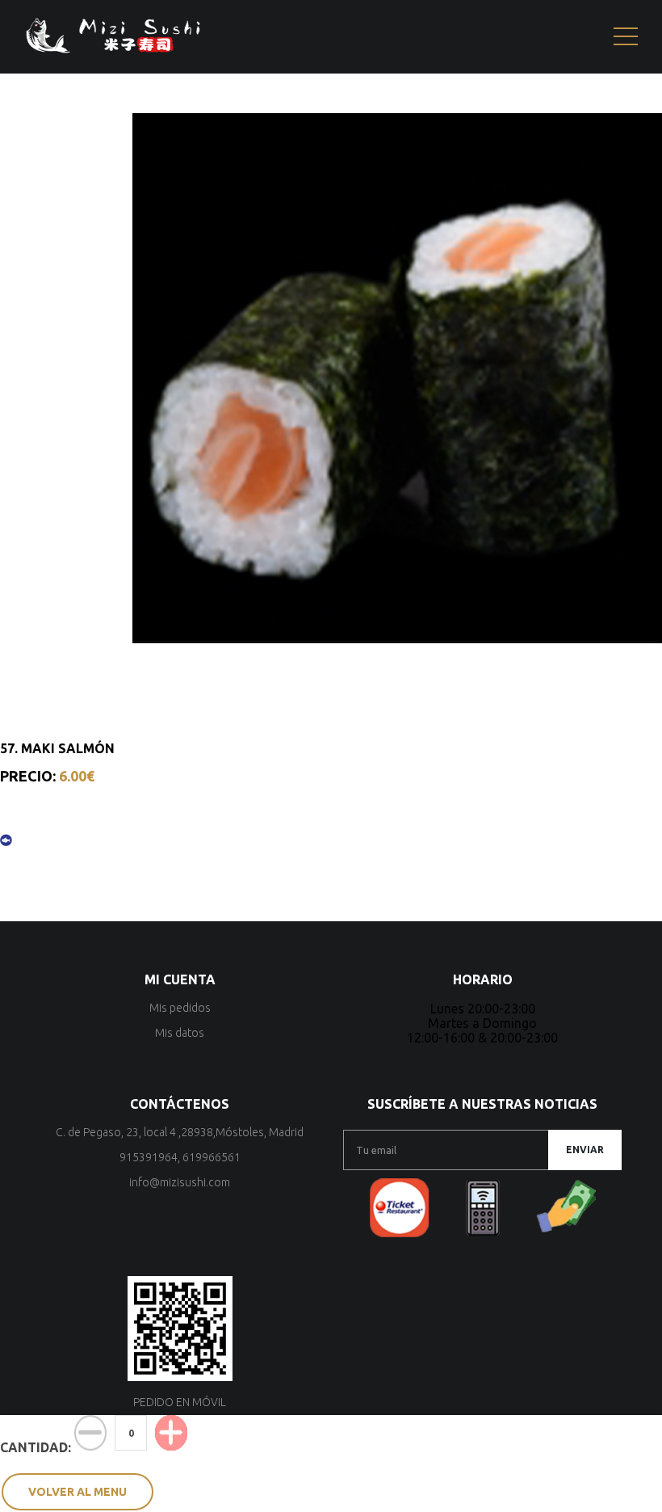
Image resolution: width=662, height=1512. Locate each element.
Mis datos (179, 1032)
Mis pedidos (180, 1007)
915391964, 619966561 (180, 1157)
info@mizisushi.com (179, 1182)
